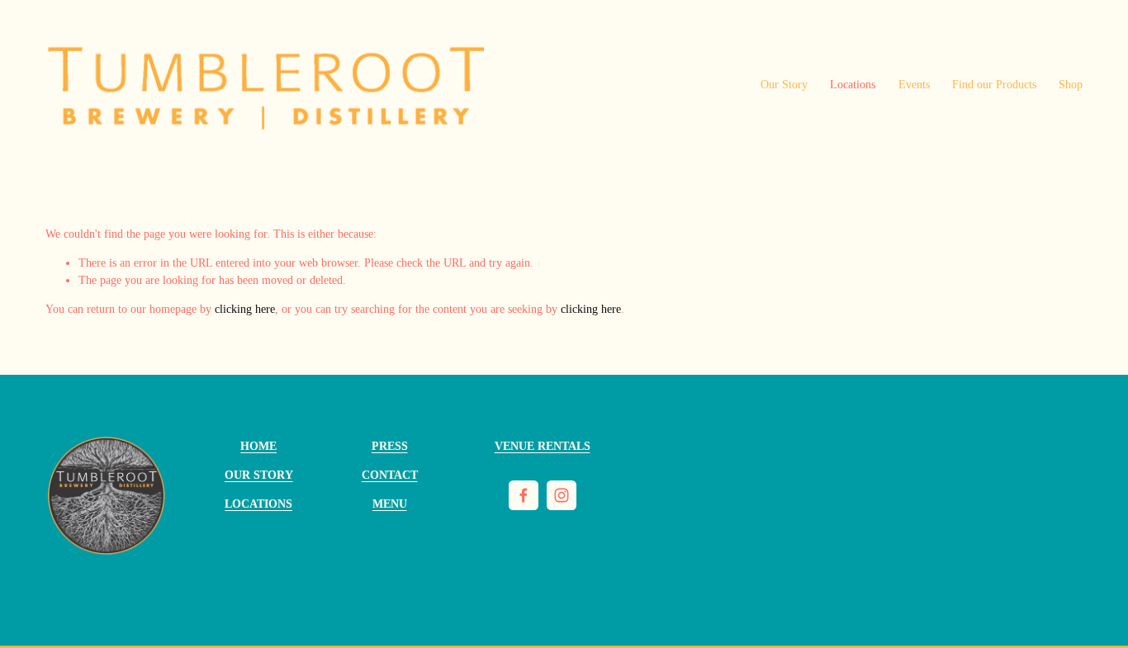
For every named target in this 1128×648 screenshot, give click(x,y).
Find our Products (994, 84)
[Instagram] (561, 495)
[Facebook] (523, 495)
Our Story (784, 84)
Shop (1071, 84)
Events (914, 84)
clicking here (245, 309)
